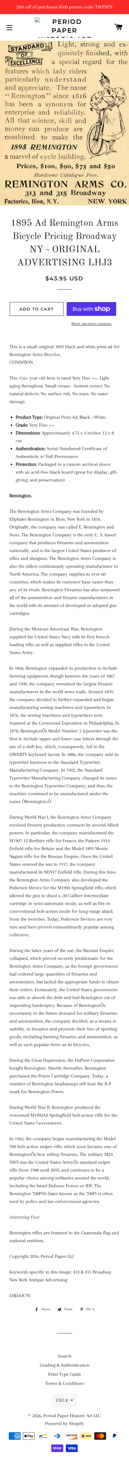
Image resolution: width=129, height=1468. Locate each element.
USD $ (62, 1400)
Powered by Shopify (64, 1423)
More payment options (91, 323)
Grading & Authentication (65, 1365)
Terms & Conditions (64, 1383)
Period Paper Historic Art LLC (72, 1415)
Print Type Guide (64, 1374)
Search (64, 1356)
